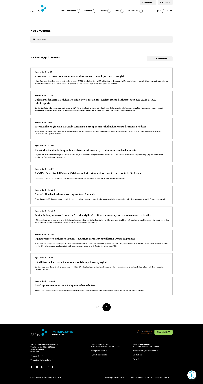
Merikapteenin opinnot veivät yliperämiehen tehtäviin (65, 285)
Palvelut (103, 11)
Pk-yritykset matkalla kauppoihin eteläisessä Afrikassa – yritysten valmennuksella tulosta (85, 150)
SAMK (117, 11)
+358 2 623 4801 (114, 347)
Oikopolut (166, 3)
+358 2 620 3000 (48, 347)
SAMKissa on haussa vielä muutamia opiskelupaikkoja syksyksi (71, 262)
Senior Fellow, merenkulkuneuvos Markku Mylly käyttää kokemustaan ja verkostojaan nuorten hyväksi (93, 215)
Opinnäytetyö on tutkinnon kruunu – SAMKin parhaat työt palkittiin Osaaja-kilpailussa (85, 238)
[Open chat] (192, 376)
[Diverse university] (144, 332)
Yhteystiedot (133, 11)
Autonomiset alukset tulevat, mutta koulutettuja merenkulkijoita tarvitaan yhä (79, 76)
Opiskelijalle (149, 3)
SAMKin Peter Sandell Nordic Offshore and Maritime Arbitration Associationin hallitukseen (88, 173)
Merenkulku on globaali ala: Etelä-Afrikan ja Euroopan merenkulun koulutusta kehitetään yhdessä (90, 126)
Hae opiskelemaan (68, 11)
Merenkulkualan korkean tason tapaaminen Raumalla (65, 194)
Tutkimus (88, 11)
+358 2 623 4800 (154, 347)
